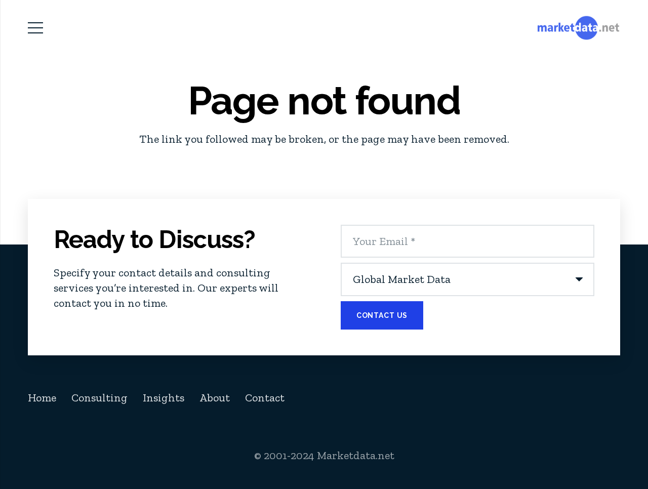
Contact (265, 397)
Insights (163, 397)
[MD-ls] (578, 27)
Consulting (99, 397)
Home (42, 397)
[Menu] (35, 27)
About (214, 397)
